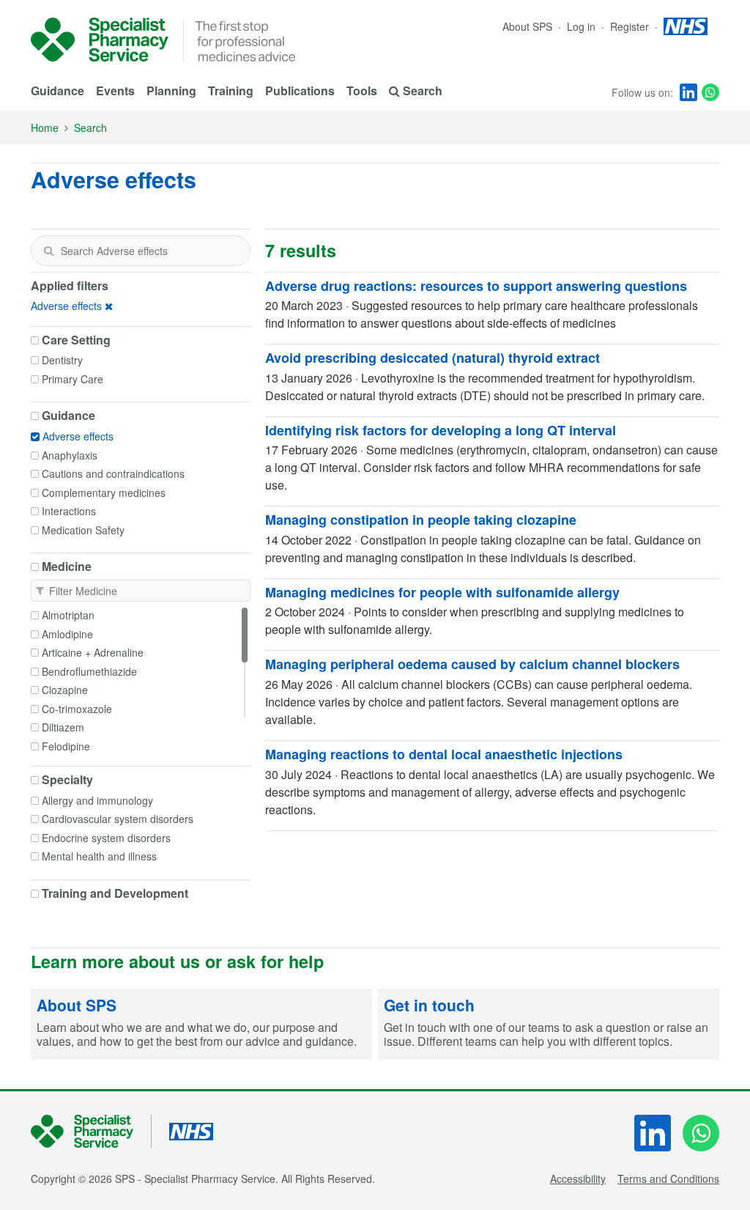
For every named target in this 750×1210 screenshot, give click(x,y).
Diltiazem (63, 727)
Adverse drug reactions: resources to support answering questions (476, 285)
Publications (300, 90)
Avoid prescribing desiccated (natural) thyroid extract (432, 357)
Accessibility (578, 1178)
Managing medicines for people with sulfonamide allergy (442, 592)
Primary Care (72, 379)
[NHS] (91, 1131)
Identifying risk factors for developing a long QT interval (440, 430)
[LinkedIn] (688, 92)
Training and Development (115, 893)
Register (631, 26)
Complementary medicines (104, 492)
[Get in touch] (548, 1025)
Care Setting (76, 340)
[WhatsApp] (710, 92)
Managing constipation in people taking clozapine (420, 519)
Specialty (67, 779)
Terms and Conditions (668, 1178)
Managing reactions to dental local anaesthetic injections (444, 754)
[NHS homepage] (686, 26)
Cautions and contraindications (113, 473)
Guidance (57, 90)
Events (115, 90)
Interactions (69, 510)
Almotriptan (68, 615)
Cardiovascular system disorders (117, 818)
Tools (361, 90)
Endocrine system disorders (106, 837)
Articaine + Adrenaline (93, 652)
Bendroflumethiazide (89, 671)
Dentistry (62, 360)
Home (45, 127)
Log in (582, 26)
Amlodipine (67, 634)
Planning (171, 90)
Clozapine (65, 689)
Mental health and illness (99, 856)
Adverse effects (66, 305)
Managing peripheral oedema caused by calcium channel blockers (472, 664)
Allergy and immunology (97, 800)
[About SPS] (201, 1025)
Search (90, 127)
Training (230, 90)
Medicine (67, 566)
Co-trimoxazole (77, 708)
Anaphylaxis (69, 455)
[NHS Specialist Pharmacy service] (99, 40)
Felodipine (66, 746)
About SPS (527, 26)
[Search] (48, 250)
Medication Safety (83, 530)
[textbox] (140, 250)
